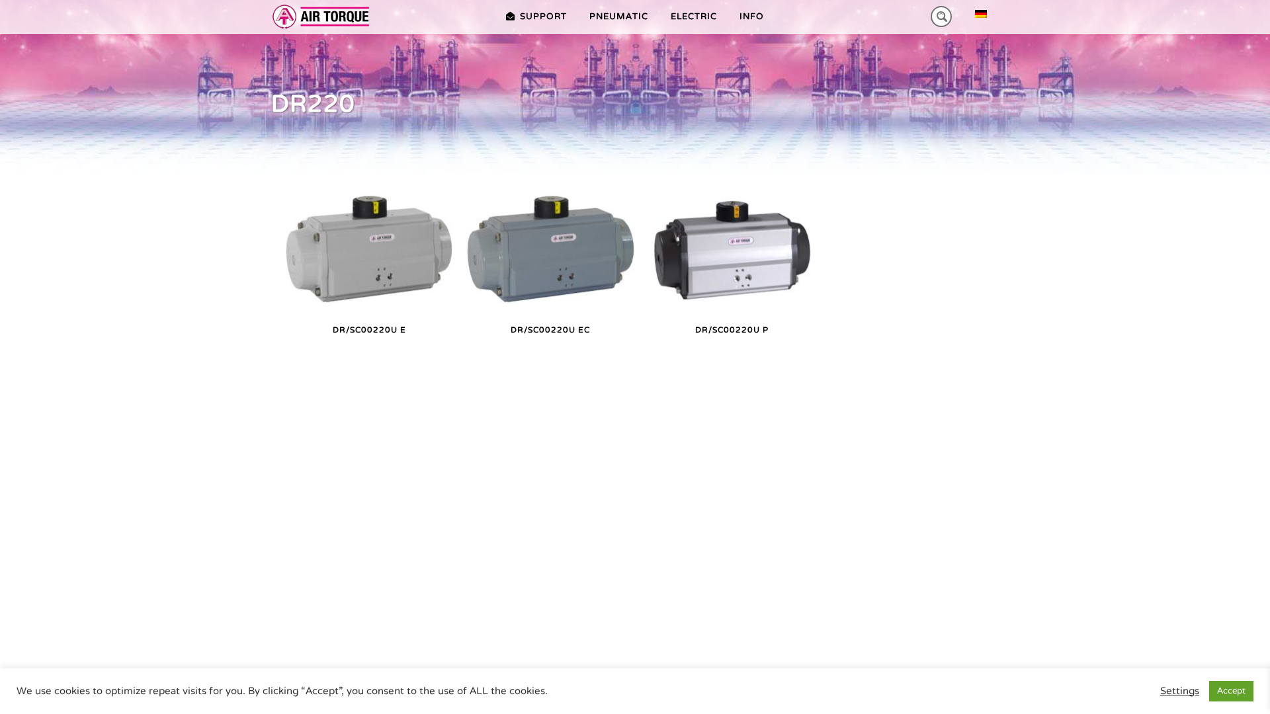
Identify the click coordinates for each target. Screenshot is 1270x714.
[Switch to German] (981, 14)
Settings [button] (1179, 691)
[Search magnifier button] (941, 16)
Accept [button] (1231, 691)
